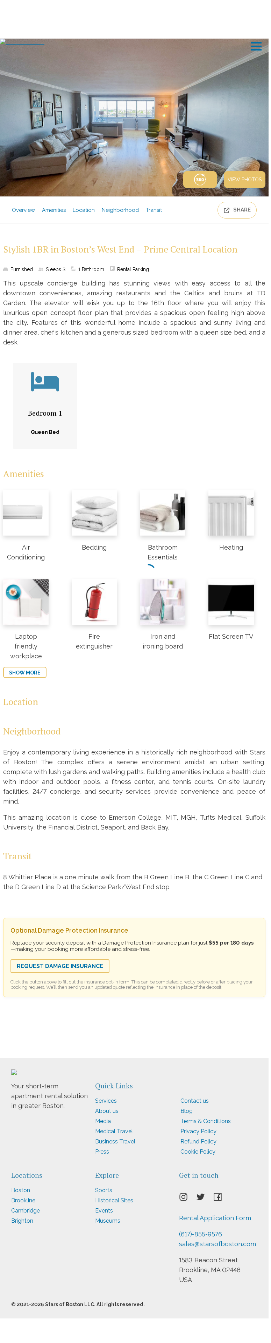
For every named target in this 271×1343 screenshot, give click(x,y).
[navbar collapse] (256, 44)
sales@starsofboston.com (217, 1244)
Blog (186, 1111)
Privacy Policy (198, 1131)
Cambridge (25, 1210)
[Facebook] (221, 1199)
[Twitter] (204, 1199)
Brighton (22, 1220)
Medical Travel (114, 1131)
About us (107, 1111)
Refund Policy (198, 1141)
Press (102, 1151)
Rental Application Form (215, 1218)
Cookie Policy (197, 1151)
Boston (20, 1190)
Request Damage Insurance (60, 966)
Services (106, 1100)
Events (104, 1210)
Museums (107, 1220)
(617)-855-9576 (200, 1234)
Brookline (23, 1200)
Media (103, 1121)
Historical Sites (114, 1200)
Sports (103, 1190)
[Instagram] (187, 1199)
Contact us (194, 1100)
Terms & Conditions (205, 1121)
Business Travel (115, 1141)
